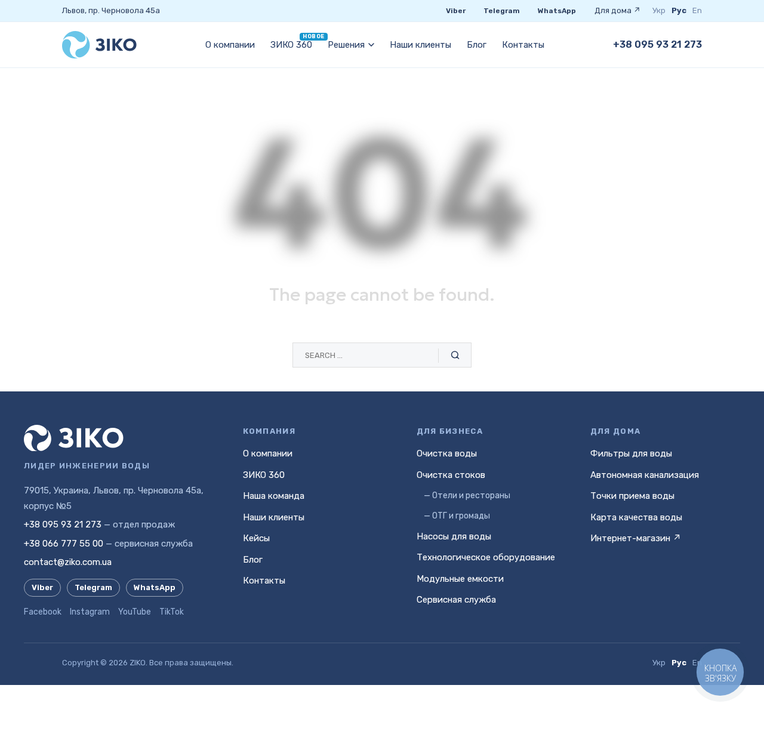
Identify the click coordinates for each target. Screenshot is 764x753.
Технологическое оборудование (486, 557)
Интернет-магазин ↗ (635, 538)
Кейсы (256, 538)
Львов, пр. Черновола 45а (111, 10)
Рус (678, 10)
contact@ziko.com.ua (68, 562)
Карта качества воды (636, 517)
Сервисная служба (456, 599)
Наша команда (273, 495)
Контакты (523, 44)
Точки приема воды (632, 495)
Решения (346, 44)
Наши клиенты (420, 44)
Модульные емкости (460, 578)
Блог (476, 44)
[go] (455, 355)
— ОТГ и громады (457, 516)
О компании (230, 44)
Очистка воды (447, 453)
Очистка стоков (451, 475)
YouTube (134, 612)
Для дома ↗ (617, 10)
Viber (456, 11)
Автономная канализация (644, 475)
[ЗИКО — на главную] (99, 44)
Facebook (42, 612)
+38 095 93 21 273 (657, 44)
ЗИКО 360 (291, 44)
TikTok (171, 612)
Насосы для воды (454, 536)
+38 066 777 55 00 (63, 543)
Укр (659, 10)
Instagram (90, 612)
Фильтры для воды (631, 453)
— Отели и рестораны (467, 495)
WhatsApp (557, 11)
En (697, 10)
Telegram (501, 11)
